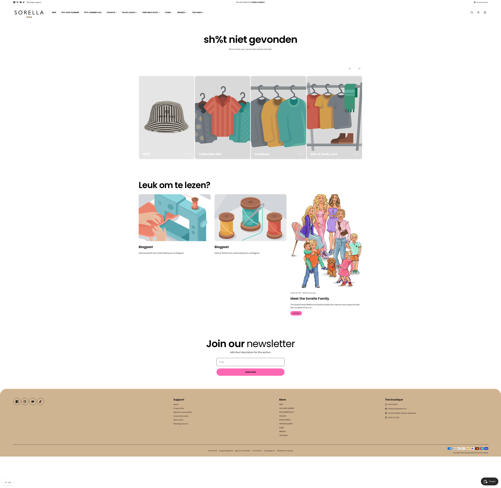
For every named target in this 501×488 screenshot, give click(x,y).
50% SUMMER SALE (93, 12)
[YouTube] (20, 2)
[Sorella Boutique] (29, 12)
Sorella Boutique (469, 453)
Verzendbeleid (257, 451)
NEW (54, 12)
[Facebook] (14, 2)
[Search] (471, 12)
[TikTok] (23, 2)
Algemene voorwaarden (182, 412)
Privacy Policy (178, 408)
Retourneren (178, 420)
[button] (485, 12)
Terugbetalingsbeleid (226, 451)
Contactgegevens (269, 451)
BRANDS (181, 12)
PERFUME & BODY (150, 12)
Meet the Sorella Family (309, 298)
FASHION (111, 12)
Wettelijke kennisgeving (285, 451)
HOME (168, 12)
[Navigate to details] (189, 154)
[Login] (478, 12)
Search (176, 404)
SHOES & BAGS (129, 12)
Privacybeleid (212, 451)
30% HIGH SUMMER (70, 12)
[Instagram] (17, 2)
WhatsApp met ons (180, 423)
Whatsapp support (34, 2)
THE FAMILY (197, 12)
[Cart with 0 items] (485, 12)
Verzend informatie (180, 416)
